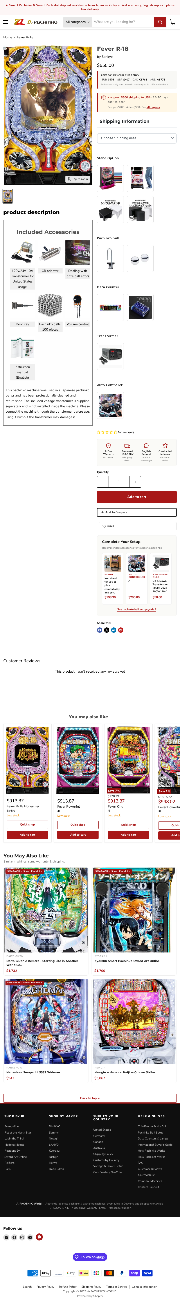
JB (58, 811)
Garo (7, 1169)
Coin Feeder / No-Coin (107, 1172)
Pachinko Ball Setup (151, 1133)
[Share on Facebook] (99, 630)
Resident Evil (12, 1151)
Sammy (54, 1133)
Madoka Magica (14, 1145)
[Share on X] (106, 630)
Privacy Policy (45, 1287)
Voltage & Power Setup (108, 1166)
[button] (107, 432)
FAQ (140, 1163)
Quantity (103, 472)
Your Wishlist (146, 1175)
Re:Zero (9, 1163)
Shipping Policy (103, 1154)
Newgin (54, 1139)
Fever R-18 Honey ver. (23, 806)
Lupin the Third (14, 1139)
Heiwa (53, 1163)
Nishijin (53, 1157)
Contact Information (144, 1287)
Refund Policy (68, 1287)
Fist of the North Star (17, 1133)
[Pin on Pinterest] (120, 630)
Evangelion (11, 1126)
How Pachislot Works (151, 1157)
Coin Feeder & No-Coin (152, 1126)
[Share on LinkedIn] (113, 630)
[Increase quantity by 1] (135, 482)
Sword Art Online (15, 1157)
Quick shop (27, 825)
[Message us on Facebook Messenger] (39, 1236)
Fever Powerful (68, 806)
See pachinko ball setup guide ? (136, 609)
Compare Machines (150, 1181)
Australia (99, 1148)
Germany (99, 1136)
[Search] (160, 22)
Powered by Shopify (90, 1296)
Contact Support (148, 1187)
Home (7, 37)
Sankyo (107, 56)
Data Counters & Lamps (153, 1139)
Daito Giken (56, 1169)
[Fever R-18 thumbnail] (7, 196)
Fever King (115, 806)
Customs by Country (106, 1160)
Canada (98, 1142)
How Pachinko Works (151, 1151)
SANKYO (54, 1126)
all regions (153, 107)
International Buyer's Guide (155, 1145)
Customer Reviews (150, 1169)
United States (102, 1130)
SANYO (54, 1145)
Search (27, 1287)
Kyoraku (54, 1151)
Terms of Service (116, 1287)
